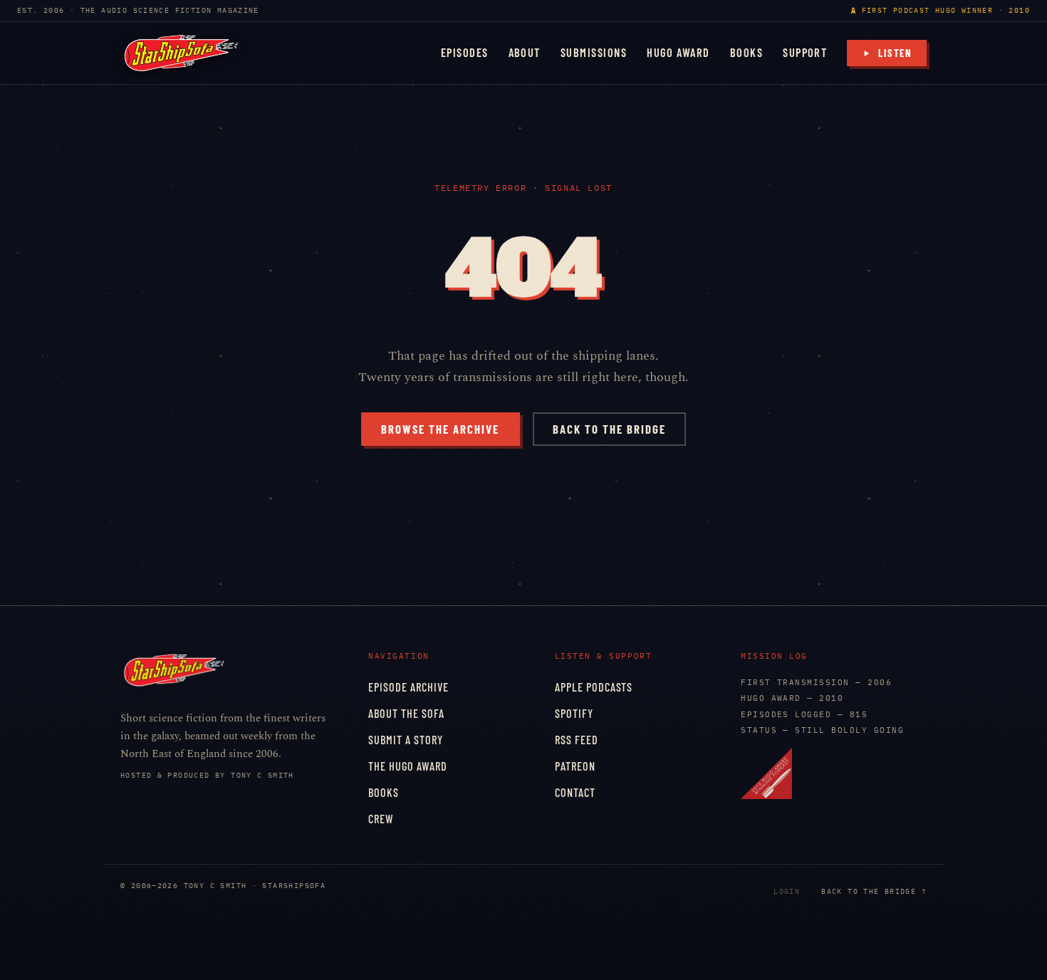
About (525, 52)
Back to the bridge (609, 429)
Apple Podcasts (594, 687)
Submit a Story (405, 739)
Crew (381, 818)
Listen (895, 52)
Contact (575, 792)
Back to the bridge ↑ (874, 891)
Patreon (575, 766)
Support (805, 52)
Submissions (594, 52)
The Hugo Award (407, 766)
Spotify (574, 713)
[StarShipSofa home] (180, 53)
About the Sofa (406, 713)
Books (746, 52)
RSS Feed (576, 739)
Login (786, 891)
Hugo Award (678, 52)
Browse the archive (440, 429)
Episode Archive (408, 687)
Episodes (465, 52)
